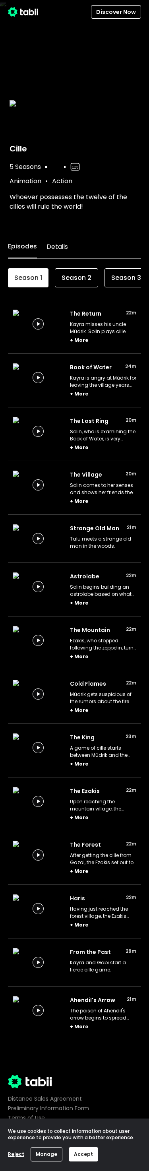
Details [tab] (57, 246)
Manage (46, 1154)
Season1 (28, 277)
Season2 (76, 277)
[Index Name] (38, 324)
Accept (83, 1154)
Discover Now (116, 12)
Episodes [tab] (22, 246)
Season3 (126, 277)
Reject (16, 1154)
